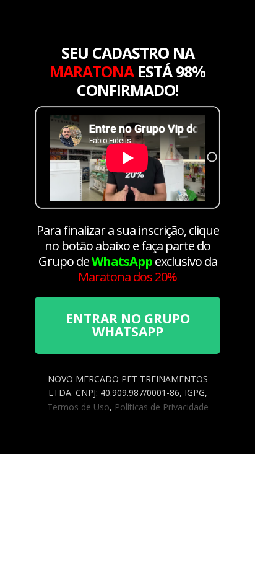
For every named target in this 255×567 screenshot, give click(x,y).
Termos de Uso (78, 407)
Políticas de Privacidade (162, 407)
